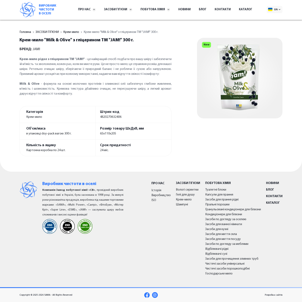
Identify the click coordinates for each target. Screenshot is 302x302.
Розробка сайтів (273, 295)
